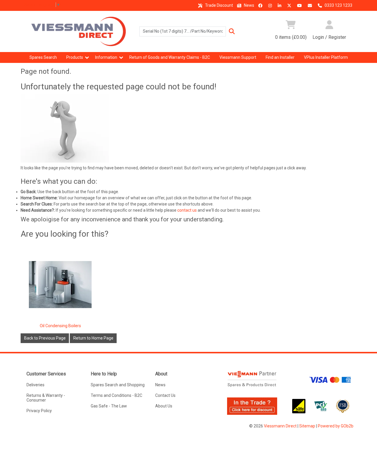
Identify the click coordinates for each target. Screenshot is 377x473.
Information (106, 57)
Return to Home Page (93, 338)
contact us (187, 210)
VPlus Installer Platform (326, 57)
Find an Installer (280, 57)
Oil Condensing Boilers (60, 325)
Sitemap (307, 426)
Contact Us (165, 395)
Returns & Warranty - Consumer (46, 397)
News (248, 5)
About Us (163, 406)
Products (74, 57)
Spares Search (43, 57)
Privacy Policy (39, 410)
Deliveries (35, 384)
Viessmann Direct (280, 426)
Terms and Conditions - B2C (116, 395)
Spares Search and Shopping (118, 384)
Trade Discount (218, 5)
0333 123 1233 (338, 5)
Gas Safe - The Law (109, 406)
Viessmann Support (237, 57)
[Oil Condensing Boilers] (60, 284)
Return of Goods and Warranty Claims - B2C (169, 57)
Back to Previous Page (45, 338)
